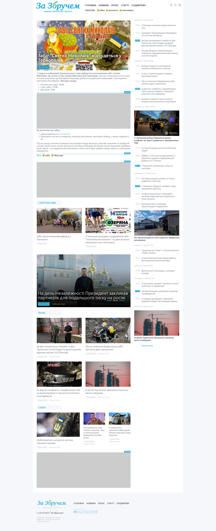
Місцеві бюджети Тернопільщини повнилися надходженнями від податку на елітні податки (160, 53)
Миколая (58, 155)
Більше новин (147, 346)
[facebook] (171, 6)
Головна (90, 5)
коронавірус (128, 10)
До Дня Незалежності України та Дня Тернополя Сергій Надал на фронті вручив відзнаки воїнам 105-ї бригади (59, 349)
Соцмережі (138, 5)
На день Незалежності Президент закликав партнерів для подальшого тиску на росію (158, 196)
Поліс (115, 5)
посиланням (64, 134)
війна (102, 10)
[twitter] (175, 6)
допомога (113, 10)
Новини (104, 5)
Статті (125, 5)
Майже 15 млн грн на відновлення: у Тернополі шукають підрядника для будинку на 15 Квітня (158, 158)
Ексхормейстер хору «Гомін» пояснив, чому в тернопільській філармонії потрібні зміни (94, 433)
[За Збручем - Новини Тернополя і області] (58, 5)
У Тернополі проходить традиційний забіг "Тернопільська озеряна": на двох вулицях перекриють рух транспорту (107, 239)
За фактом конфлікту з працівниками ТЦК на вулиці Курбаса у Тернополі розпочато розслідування (58, 393)
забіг (47, 155)
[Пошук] (179, 5)
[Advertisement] (83, 110)
